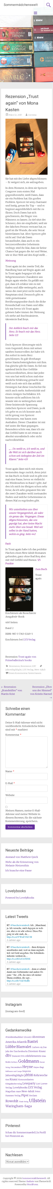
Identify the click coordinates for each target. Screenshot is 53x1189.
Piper (25, 1095)
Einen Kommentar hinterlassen (25, 673)
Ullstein (37, 1100)
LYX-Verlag (29, 639)
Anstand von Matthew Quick (21, 856)
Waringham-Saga (18, 1106)
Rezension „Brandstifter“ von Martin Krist (11, 690)
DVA (22, 1056)
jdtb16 (28, 1075)
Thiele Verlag (23, 1102)
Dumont (16, 1056)
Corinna (32, 115)
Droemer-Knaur (37, 1051)
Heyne (27, 1067)
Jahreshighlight (13, 669)
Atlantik (22, 1042)
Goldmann (28, 1061)
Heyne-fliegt (38, 1067)
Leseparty (29, 1083)
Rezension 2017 (28, 666)
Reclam (33, 1095)
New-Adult (39, 669)
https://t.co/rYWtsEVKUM (19, 936)
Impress (26, 1071)
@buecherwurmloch (19, 925)
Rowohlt (11, 1101)
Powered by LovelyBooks (19, 897)
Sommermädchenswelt (21, 5)
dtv (8, 1055)
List (38, 1083)
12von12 (28, 1037)
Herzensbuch (16, 1067)
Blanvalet (23, 1047)
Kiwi (7, 1080)
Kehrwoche (40, 1075)
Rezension (14, 666)
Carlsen (35, 1047)
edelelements (33, 1055)
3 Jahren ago (13, 940)
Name (9, 771)
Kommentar (13, 734)
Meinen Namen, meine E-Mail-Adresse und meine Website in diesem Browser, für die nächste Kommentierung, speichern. (23, 816)
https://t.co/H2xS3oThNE (18, 958)
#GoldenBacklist (14, 1037)
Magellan (10, 1091)
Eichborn (14, 1062)
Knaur (14, 1079)
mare (18, 1091)
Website (10, 795)
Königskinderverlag (13, 1084)
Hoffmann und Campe (13, 1071)
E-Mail (10, 783)
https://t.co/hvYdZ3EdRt (18, 980)
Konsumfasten (26, 1079)
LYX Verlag (28, 669)
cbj (41, 1047)
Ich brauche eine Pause (18, 870)
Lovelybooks (20, 1087)
